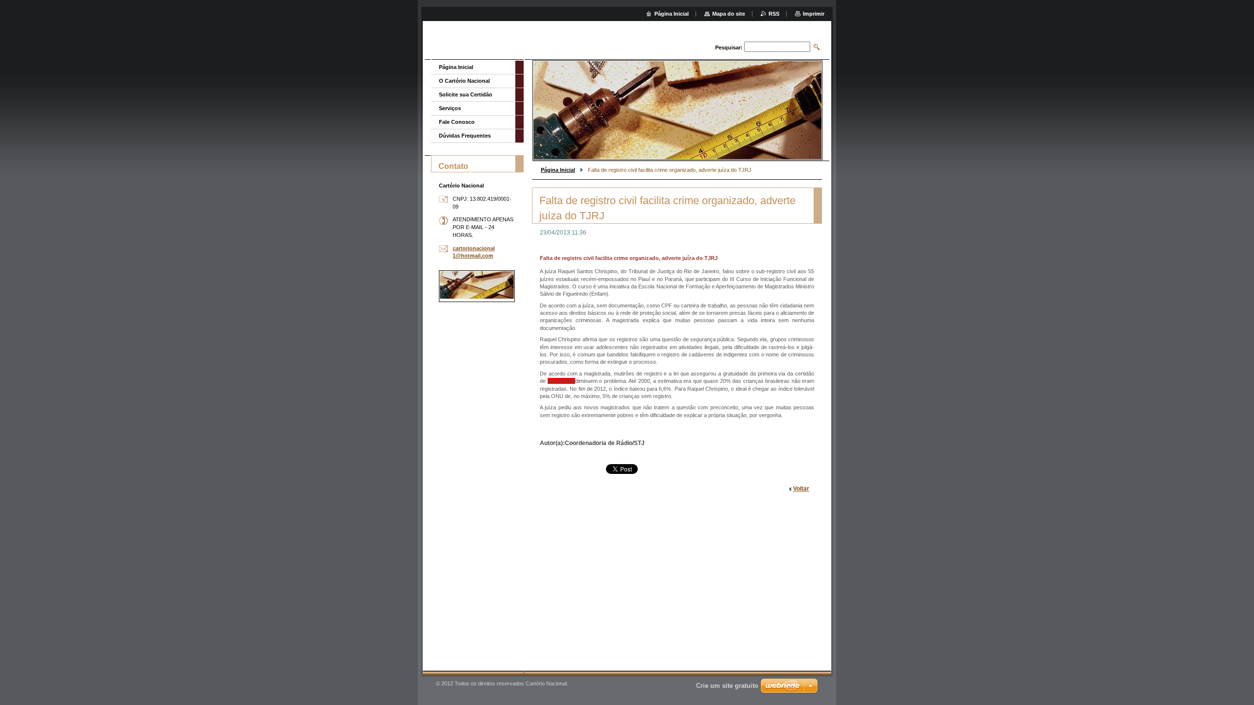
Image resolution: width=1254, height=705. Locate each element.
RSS (774, 14)
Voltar (801, 488)
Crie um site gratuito (727, 685)
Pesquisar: (729, 47)
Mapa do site (728, 14)
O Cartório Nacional (464, 81)
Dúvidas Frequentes (465, 136)
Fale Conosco (457, 122)
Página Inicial (558, 170)
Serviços (450, 108)
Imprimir (813, 14)
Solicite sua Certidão (465, 94)
